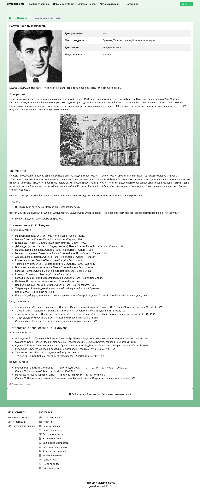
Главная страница (38, 4)
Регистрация (18, 421)
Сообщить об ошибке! (21, 384)
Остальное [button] (132, 4)
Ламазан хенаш (87, 4)
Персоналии (23, 17)
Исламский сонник (52, 455)
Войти (187, 4)
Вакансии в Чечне (63, 4)
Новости (47, 421)
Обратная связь (51, 468)
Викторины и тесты (52, 434)
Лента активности (52, 430)
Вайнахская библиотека (55, 442)
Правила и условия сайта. (100, 482)
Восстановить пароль (23, 426)
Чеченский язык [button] (110, 4)
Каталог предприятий (54, 451)
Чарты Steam (49, 459)
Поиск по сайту (50, 463)
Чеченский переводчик (54, 447)
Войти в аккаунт (20, 417)
